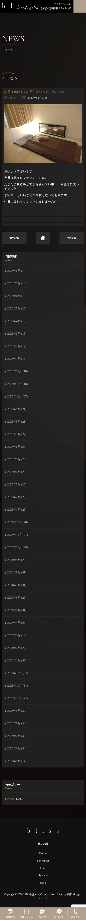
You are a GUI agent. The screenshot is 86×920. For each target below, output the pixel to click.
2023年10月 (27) (17, 698)
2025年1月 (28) (16, 509)
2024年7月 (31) (16, 585)
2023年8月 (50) (16, 723)
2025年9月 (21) (16, 409)
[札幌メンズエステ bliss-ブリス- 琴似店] (18, 5)
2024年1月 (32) (16, 660)
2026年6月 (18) (16, 296)
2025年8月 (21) (16, 421)
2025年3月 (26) (16, 484)
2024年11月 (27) (17, 534)
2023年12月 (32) (17, 673)
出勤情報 (10, 917)
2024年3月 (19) (16, 635)
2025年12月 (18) (17, 371)
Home (43, 853)
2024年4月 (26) (16, 622)
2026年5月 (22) (16, 308)
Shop (43, 882)
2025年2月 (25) (16, 497)
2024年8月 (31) (16, 572)
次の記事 (72, 238)
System (43, 875)
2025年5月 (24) (16, 459)
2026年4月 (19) (16, 321)
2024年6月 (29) (16, 597)
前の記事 (14, 238)
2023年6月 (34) (16, 748)
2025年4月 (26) (16, 472)
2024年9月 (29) (16, 560)
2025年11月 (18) (17, 384)
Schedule (43, 868)
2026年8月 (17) (16, 270)
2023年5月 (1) (16, 761)
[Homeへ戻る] (43, 238)
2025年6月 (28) (16, 446)
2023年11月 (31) (17, 685)
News (10, 798)
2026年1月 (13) (16, 358)
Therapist (43, 860)
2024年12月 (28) (17, 522)
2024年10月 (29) (17, 547)
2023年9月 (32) (16, 710)
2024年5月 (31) (16, 610)
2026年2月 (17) (16, 346)
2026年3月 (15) (16, 333)
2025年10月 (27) (17, 396)
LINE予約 (59, 917)
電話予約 (75, 917)
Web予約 (42, 917)
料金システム (26, 917)
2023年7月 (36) (16, 736)
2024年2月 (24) (16, 648)
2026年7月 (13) (16, 283)
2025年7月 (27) (16, 434)
